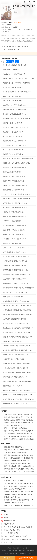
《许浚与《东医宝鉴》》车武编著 (14, 428)
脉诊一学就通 (8, 542)
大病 (12, 62)
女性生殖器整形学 (9, 521)
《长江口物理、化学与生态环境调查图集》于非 (18, 505)
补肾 (7, 62)
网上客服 (28, 548)
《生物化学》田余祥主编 (11, 502)
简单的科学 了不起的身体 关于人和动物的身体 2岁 (20, 527)
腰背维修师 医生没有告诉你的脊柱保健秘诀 (18, 539)
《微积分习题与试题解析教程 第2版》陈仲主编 (18, 423)
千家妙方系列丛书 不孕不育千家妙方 (15, 536)
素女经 (6, 518)
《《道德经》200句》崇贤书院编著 (14, 452)
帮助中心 (21, 548)
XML (28, 553)
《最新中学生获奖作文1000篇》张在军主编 (17, 439)
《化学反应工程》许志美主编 (12, 489)
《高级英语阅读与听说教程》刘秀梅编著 (16, 455)
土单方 (6, 514)
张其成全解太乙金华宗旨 (12, 530)
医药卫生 (15, 12)
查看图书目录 (7, 558)
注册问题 (15, 548)
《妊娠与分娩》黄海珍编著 (12, 425)
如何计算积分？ (18, 22)
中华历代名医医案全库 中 (13, 49)
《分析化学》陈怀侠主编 (11, 481)
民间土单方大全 (9, 524)
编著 (17, 62)
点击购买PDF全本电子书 (26, 558)
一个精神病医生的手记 (11, 533)
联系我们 (9, 548)
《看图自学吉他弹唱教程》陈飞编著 (14, 461)
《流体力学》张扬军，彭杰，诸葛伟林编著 (17, 471)
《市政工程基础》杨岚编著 (12, 447)
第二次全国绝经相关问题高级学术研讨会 (17, 46)
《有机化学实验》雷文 (10, 497)
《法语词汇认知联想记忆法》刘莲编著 (15, 463)
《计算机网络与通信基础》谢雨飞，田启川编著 (18, 458)
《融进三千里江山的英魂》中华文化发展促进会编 (19, 420)
